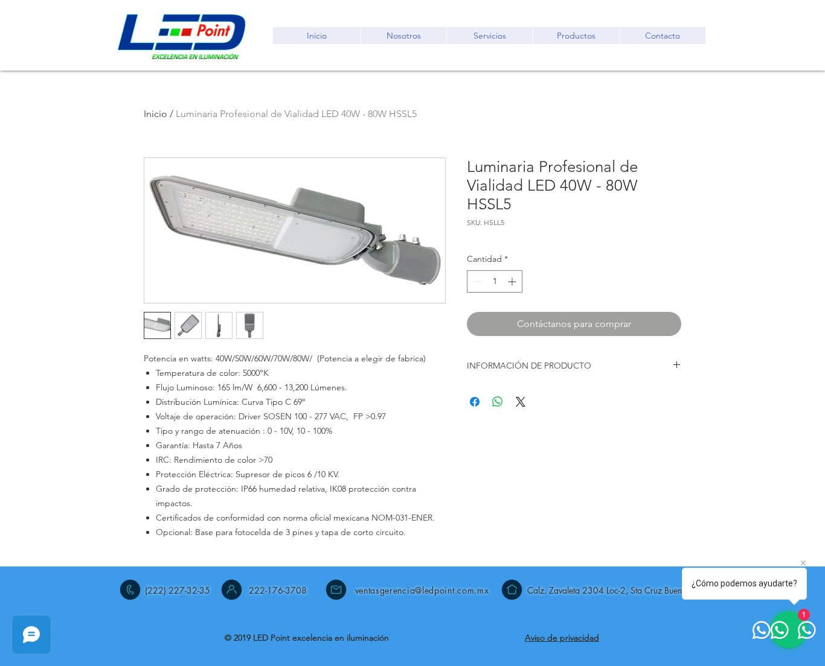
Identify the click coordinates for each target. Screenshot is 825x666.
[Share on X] (520, 402)
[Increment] (513, 281)
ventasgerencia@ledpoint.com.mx (422, 590)
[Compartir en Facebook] (474, 402)
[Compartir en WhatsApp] (497, 402)
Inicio (155, 113)
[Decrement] (476, 281)
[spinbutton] (495, 281)
